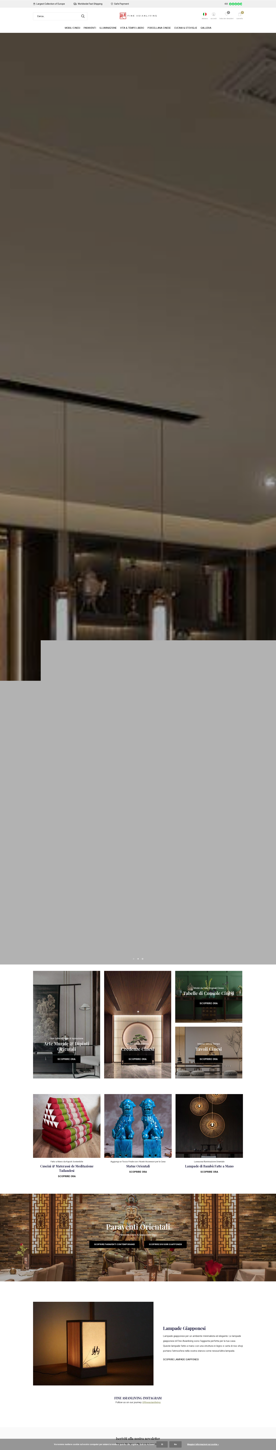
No (175, 1444)
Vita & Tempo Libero (132, 27)
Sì (162, 1444)
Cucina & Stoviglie (185, 27)
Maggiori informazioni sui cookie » (203, 1444)
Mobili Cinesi (72, 27)
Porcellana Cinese (159, 27)
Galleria (206, 27)
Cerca (82, 16)
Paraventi (90, 27)
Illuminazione (108, 27)
